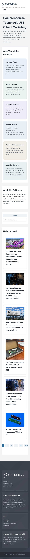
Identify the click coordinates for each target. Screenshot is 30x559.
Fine (26, 445)
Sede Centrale (7, 486)
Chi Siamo (6, 520)
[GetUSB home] (15, 475)
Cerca (15, 215)
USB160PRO (14, 539)
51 (20, 445)
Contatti (5, 522)
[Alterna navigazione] (4, 10)
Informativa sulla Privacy (9, 523)
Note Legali (6, 525)
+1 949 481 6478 (8, 485)
